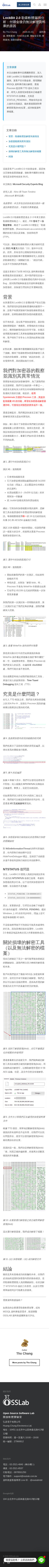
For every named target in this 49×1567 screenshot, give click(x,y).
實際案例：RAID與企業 (17, 36)
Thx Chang (11, 32)
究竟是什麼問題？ (17, 146)
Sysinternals (9, 397)
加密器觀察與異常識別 (19, 141)
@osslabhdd (36, 1480)
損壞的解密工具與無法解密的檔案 (25, 151)
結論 (11, 156)
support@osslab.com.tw (25, 1476)
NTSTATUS (18, 878)
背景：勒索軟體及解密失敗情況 (24, 136)
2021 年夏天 (12, 248)
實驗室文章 (35, 36)
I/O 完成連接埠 (17, 803)
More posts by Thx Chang (24, 1362)
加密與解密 (16, 40)
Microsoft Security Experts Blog (28, 184)
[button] (45, 4)
